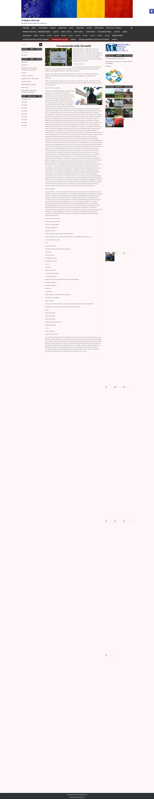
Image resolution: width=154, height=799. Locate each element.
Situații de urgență (90, 32)
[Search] (131, 28)
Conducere (53, 28)
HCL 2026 (107, 35)
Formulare (73, 39)
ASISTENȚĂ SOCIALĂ (27, 35)
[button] (151, 11)
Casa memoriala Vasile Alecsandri (59, 39)
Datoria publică (80, 28)
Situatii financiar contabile (104, 32)
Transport (114, 39)
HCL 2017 (42, 35)
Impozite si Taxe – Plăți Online (113, 28)
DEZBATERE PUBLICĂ (99, 28)
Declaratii (89, 28)
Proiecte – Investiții (66, 32)
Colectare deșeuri (43, 28)
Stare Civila (117, 32)
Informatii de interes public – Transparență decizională (36, 32)
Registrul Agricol (78, 32)
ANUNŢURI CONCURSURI (117, 35)
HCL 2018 (49, 35)
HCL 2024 (92, 35)
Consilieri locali (62, 28)
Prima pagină (26, 28)
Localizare (55, 32)
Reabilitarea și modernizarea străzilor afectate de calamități (94, 39)
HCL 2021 (71, 35)
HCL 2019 (56, 35)
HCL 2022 (78, 35)
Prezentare (24, 52)
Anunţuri (125, 32)
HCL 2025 (100, 35)
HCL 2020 (63, 35)
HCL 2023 (85, 35)
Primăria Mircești (30, 20)
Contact (71, 28)
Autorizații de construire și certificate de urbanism (36, 39)
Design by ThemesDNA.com (77, 797)
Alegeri (36, 35)
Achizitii (34, 28)
